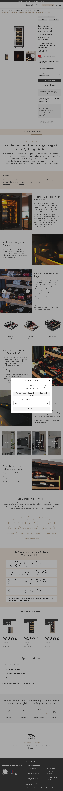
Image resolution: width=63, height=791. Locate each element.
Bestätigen (31, 409)
